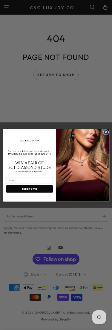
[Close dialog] (105, 132)
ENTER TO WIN (29, 188)
